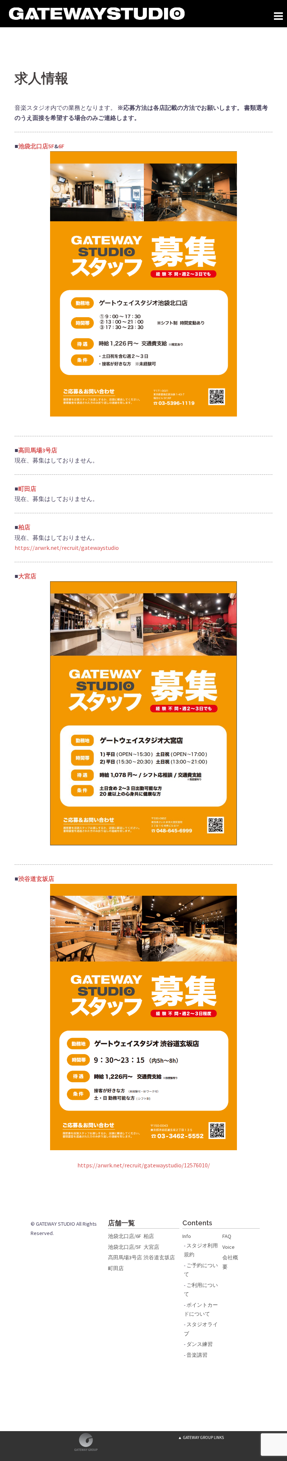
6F (61, 146)
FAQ (226, 1236)
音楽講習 (196, 1355)
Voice (228, 1247)
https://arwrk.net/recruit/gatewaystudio (67, 547)
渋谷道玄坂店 (159, 1257)
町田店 (116, 1268)
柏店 (149, 1236)
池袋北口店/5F (124, 1247)
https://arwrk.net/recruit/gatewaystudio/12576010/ (143, 1165)
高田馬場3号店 (125, 1257)
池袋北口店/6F (124, 1236)
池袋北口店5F (36, 146)
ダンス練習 (199, 1344)
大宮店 (151, 1247)
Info (186, 1236)
